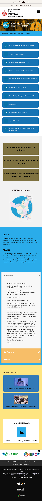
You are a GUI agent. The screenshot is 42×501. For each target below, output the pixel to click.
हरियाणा (12, 5)
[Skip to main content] (14, 1)
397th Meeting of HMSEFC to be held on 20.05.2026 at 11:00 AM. (20, 287)
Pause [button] (39, 451)
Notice (9, 343)
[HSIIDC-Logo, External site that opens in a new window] (11, 454)
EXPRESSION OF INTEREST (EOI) (17, 283)
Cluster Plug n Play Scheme (15, 340)
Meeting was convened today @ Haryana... (21, 406)
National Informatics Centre (24, 473)
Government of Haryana (23, 5)
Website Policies (18, 462)
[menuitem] (19, 1)
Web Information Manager (21, 464)
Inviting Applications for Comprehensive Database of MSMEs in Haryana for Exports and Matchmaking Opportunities (21, 292)
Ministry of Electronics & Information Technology (22, 474)
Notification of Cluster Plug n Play (17, 300)
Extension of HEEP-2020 (14, 297)
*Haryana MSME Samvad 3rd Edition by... (21, 388)
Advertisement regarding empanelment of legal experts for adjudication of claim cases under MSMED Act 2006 (21, 305)
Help (35, 462)
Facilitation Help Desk (8, 34)
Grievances (20, 34)
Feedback (29, 34)
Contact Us (28, 462)
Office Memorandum (13, 310)
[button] (39, 11)
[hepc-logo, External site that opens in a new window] (30, 454)
